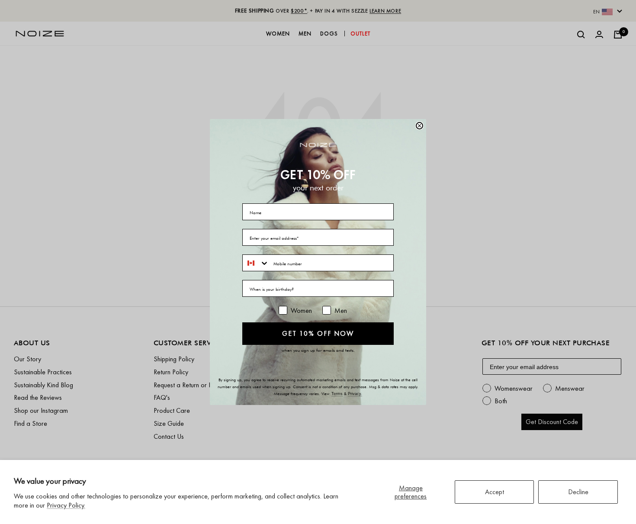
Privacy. (355, 394)
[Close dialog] (419, 125)
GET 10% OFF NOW (318, 333)
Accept (494, 491)
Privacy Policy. (66, 505)
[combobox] (256, 263)
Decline (578, 491)
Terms (337, 394)
